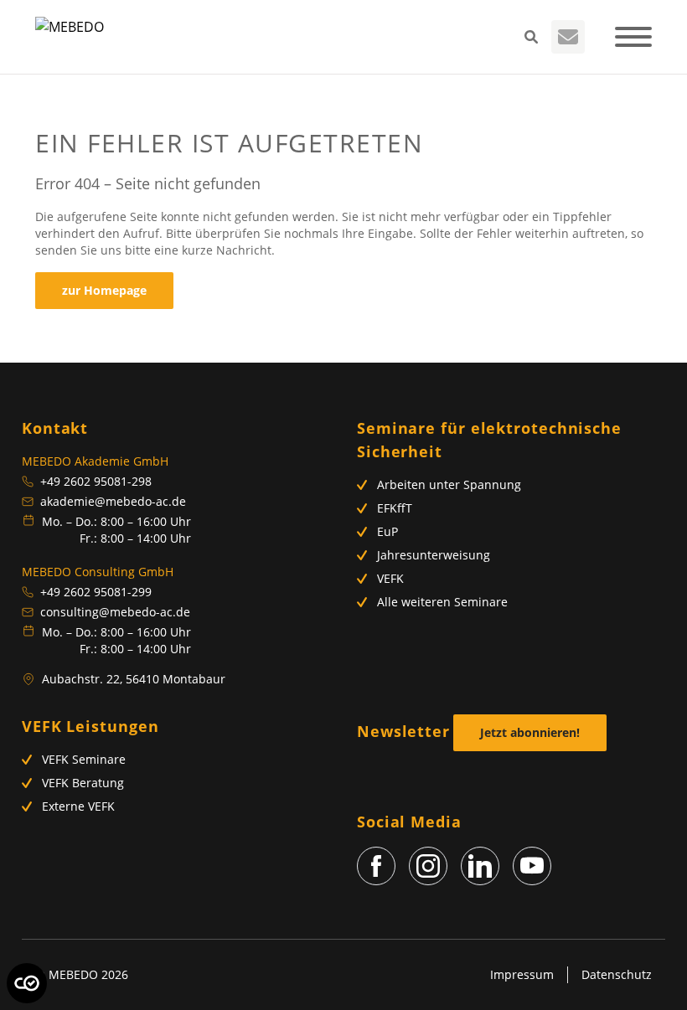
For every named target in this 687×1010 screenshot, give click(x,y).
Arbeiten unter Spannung (449, 484)
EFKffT (394, 508)
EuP (387, 531)
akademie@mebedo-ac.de (113, 501)
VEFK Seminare (84, 759)
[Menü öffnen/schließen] (633, 37)
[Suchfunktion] (531, 37)
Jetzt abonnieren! (530, 732)
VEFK (390, 578)
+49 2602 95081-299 (96, 592)
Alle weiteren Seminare (442, 602)
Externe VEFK (78, 806)
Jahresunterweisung (433, 555)
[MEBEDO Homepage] (69, 37)
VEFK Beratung (83, 783)
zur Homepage (104, 290)
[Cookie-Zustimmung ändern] (27, 983)
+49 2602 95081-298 (96, 481)
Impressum (522, 974)
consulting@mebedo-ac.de (115, 612)
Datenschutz (616, 974)
